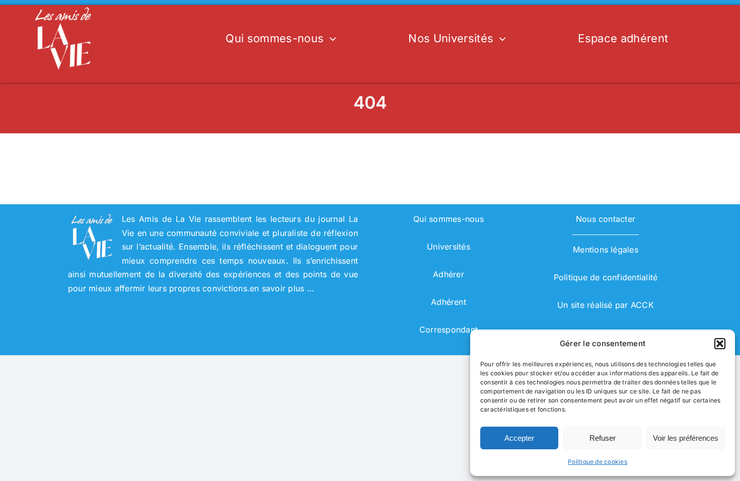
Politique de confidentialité (606, 277)
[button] (720, 344)
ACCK (642, 305)
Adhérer (448, 274)
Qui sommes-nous (448, 219)
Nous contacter (605, 219)
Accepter (519, 438)
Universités (448, 247)
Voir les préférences (685, 438)
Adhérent (448, 302)
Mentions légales (605, 250)
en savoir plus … (282, 288)
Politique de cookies (597, 461)
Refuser (602, 438)
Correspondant (448, 330)
